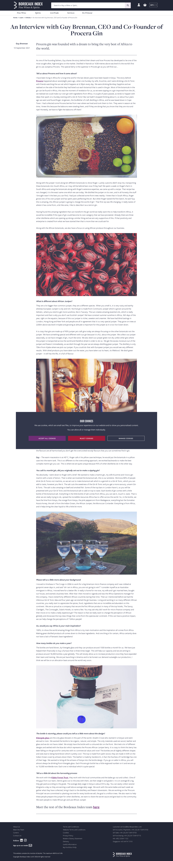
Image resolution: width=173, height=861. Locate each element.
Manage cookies (126, 438)
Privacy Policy (68, 836)
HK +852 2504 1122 (120, 839)
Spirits (38, 12)
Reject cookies (86, 438)
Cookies (66, 833)
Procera (39, 81)
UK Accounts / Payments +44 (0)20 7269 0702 (130, 830)
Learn (21, 17)
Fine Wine (21, 12)
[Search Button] (128, 5)
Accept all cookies (47, 438)
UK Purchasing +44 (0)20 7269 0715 (127, 836)
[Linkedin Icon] (21, 840)
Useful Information (69, 844)
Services (70, 12)
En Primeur (87, 12)
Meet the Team (18, 830)
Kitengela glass (42, 737)
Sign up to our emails (21, 845)
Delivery (66, 842)
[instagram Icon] (25, 840)
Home (15, 17)
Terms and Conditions (71, 827)
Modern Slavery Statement (72, 839)
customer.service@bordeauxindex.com (127, 827)
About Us (16, 827)
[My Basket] (145, 5)
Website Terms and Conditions (74, 830)
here (96, 807)
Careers (16, 833)
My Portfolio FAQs (70, 847)
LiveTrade (54, 12)
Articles (28, 17)
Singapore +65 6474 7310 (123, 842)
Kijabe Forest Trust (59, 777)
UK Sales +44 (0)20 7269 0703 (125, 833)
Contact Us (17, 836)
